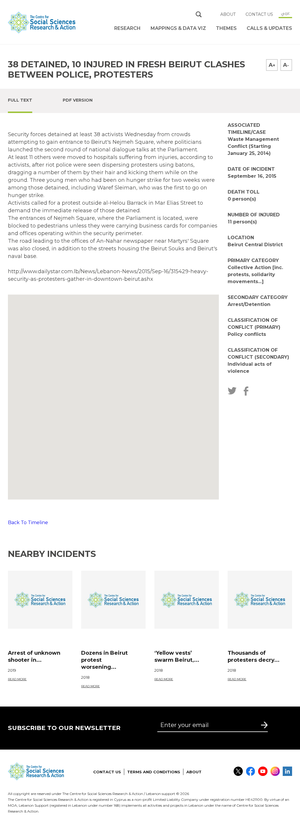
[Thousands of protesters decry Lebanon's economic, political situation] (260, 600)
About (228, 14)
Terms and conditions (153, 771)
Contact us (259, 14)
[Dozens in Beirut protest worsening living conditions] (113, 600)
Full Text (20, 100)
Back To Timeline (28, 522)
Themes (226, 28)
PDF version (78, 100)
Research (127, 28)
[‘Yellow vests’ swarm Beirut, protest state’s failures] (186, 600)
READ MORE (17, 679)
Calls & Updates (269, 28)
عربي (285, 13)
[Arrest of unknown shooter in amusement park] (40, 600)
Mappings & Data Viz (178, 28)
